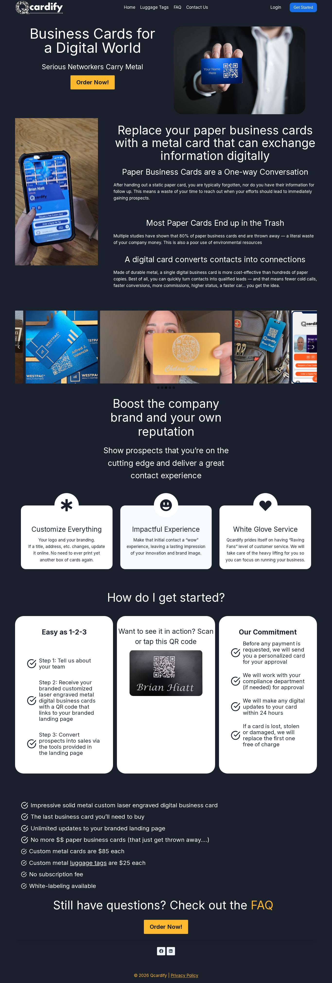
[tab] (158, 387)
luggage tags (88, 862)
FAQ (177, 7)
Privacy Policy (184, 975)
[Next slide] (313, 347)
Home (129, 7)
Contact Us (197, 7)
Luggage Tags (154, 7)
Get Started (303, 7)
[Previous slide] (19, 347)
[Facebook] (161, 951)
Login (276, 7)
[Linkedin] (171, 951)
